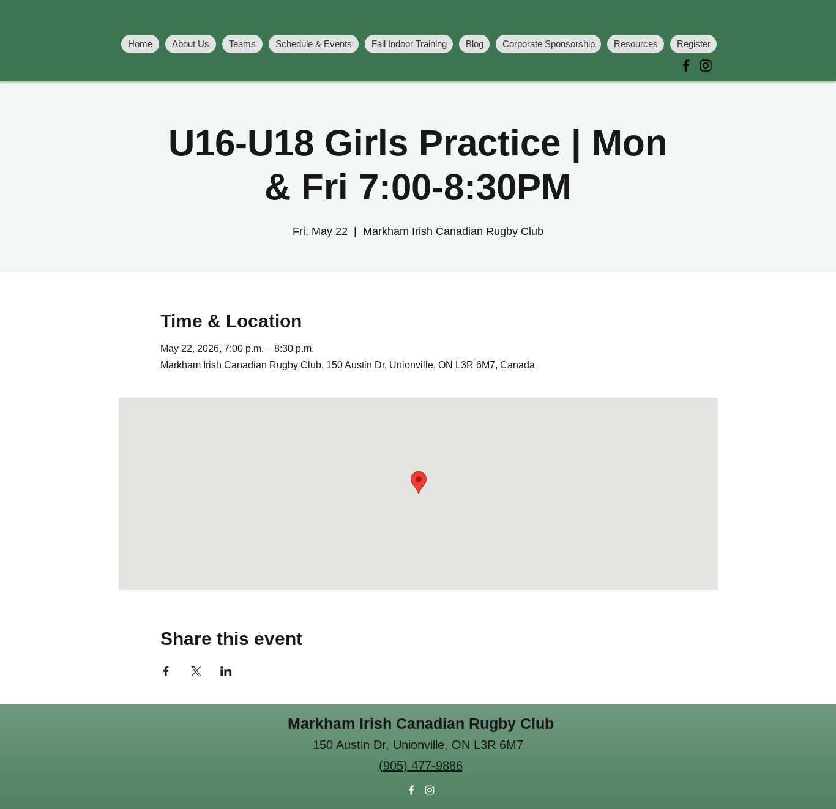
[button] (242, 44)
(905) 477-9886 (421, 765)
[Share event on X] (196, 671)
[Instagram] (706, 65)
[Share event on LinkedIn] (226, 671)
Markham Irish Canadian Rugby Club (421, 723)
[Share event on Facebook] (166, 671)
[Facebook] (686, 65)
